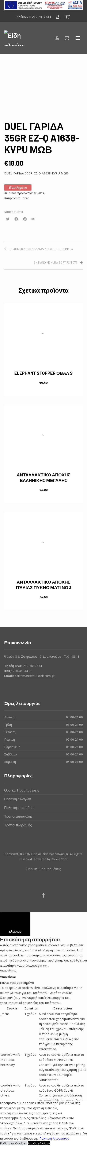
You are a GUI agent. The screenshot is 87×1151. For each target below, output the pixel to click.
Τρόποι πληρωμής (18, 825)
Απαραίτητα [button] (8, 970)
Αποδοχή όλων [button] (39, 1143)
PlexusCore (59, 859)
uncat (25, 198)
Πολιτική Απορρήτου (53, 1138)
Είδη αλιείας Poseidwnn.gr (49, 854)
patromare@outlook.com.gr (34, 676)
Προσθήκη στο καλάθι (43, 382)
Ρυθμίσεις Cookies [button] (13, 1143)
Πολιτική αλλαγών (17, 799)
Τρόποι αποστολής (18, 816)
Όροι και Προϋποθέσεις (21, 790)
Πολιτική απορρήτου (19, 808)
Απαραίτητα (8, 976)
